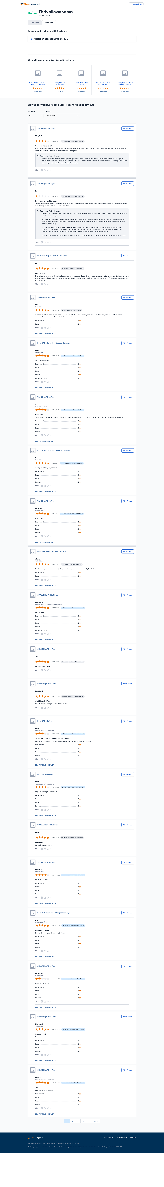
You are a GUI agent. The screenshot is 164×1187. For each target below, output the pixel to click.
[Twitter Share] (45, 170)
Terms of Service (121, 1137)
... (83, 1121)
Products (49, 23)
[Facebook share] (42, 170)
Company (34, 22)
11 (88, 1121)
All (30, 116)
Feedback (133, 1137)
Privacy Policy (108, 1137)
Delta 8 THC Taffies (44, 721)
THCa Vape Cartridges (46, 128)
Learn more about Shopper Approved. (69, 1143)
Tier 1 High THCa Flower (46, 397)
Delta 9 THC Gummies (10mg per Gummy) (53, 343)
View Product (127, 128)
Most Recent (51, 116)
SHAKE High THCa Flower (47, 297)
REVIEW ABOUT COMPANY (44, 334)
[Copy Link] (48, 170)
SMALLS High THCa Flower (47, 595)
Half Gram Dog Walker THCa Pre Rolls (52, 256)
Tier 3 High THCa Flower (46, 501)
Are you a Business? (136, 4)
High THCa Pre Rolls (45, 774)
